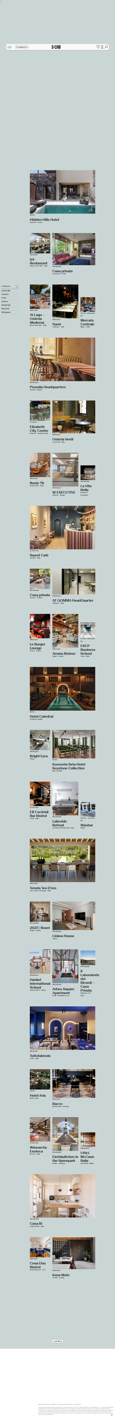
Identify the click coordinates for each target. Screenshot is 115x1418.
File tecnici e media (83, 1371)
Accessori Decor (44, 1376)
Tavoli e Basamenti (44, 1373)
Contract (5, 294)
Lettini (41, 1370)
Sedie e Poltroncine (44, 1366)
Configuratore (82, 1366)
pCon (79, 1370)
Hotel (3, 298)
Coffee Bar (5, 291)
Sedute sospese (44, 1371)
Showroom (100, 1366)
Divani (41, 1369)
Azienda (61, 1371)
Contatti (99, 1369)
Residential (5, 305)
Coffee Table (43, 1374)
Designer (61, 1374)
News (60, 1375)
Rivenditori (100, 1367)
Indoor (60, 1369)
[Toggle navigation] (10, 47)
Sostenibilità (62, 1373)
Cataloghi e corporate (84, 1367)
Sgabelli (41, 1367)
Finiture (80, 1369)
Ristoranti (5, 308)
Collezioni (5, 286)
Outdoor (4, 301)
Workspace (6, 312)
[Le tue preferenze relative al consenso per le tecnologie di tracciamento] (112, 1415)
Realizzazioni (62, 1367)
